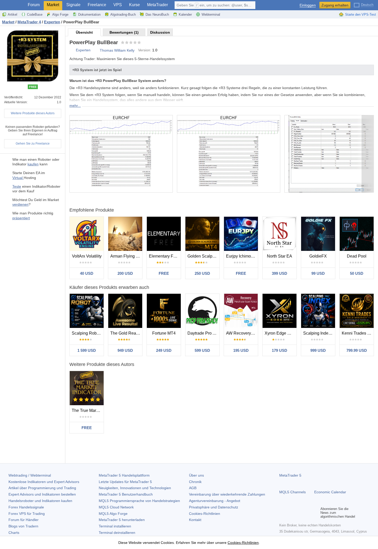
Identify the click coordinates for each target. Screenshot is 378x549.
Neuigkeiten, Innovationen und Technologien (135, 488)
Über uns (196, 475)
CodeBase (34, 14)
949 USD (125, 350)
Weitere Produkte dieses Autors (33, 113)
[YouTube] (307, 513)
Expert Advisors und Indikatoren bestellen (42, 494)
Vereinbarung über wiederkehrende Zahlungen (227, 494)
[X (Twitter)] (299, 513)
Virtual (18, 178)
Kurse (134, 5)
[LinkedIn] (315, 513)
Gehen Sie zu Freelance (33, 143)
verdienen (20, 204)
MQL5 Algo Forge (113, 514)
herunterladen (122, 520)
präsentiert (21, 218)
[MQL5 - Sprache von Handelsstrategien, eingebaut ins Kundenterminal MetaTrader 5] (12, 5)
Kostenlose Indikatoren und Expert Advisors (43, 482)
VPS (117, 5)
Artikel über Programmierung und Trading (42, 488)
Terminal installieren (115, 526)
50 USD (356, 273)
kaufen (33, 164)
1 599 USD (86, 350)
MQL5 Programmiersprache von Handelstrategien (139, 501)
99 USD (318, 273)
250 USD (202, 273)
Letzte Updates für (125, 482)
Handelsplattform (124, 475)
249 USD (164, 350)
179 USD (279, 350)
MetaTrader (157, 5)
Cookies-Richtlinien (204, 514)
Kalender (185, 14)
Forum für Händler (23, 520)
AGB (192, 488)
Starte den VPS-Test (360, 14)
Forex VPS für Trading (26, 514)
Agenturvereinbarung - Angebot (214, 501)
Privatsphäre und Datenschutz (213, 507)
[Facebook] (282, 513)
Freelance (97, 5)
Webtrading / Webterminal (29, 475)
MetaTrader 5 (290, 475)
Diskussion (160, 32)
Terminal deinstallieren (117, 533)
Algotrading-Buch (123, 14)
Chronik (195, 482)
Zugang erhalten (334, 5)
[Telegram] (290, 513)
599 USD (202, 350)
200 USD (125, 273)
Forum (34, 5)
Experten (83, 50)
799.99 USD (356, 350)
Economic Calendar (330, 492)
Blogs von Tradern (23, 526)
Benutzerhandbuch (126, 494)
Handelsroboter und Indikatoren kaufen (40, 501)
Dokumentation (89, 14)
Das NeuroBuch (157, 14)
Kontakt (195, 520)
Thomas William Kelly (117, 50)
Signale (73, 5)
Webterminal (211, 14)
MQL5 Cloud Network (116, 507)
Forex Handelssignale (26, 507)
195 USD (241, 350)
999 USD (318, 350)
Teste (16, 186)
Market (53, 5)
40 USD (86, 273)
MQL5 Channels (292, 492)
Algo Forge (60, 14)
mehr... (75, 105)
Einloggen (308, 5)
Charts (13, 533)
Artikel (12, 14)
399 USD (279, 273)
